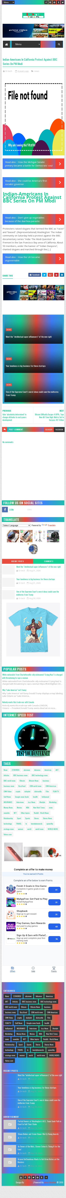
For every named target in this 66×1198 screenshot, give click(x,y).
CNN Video (8, 791)
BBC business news (20, 775)
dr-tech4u (28, 1182)
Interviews (20, 802)
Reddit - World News (41, 813)
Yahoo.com (8, 834)
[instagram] (50, 2)
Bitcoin (22, 780)
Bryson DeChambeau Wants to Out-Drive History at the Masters (38, 1161)
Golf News (7, 796)
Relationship (8, 818)
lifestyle (42, 802)
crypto (18, 791)
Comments (48, 561)
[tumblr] (58, 2)
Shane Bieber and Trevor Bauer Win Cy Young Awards (38, 1134)
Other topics (25, 813)
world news (39, 829)
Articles (6, 775)
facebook (59, 429)
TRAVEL (18, 823)
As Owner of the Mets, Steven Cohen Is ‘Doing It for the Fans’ (39, 1148)
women (20, 829)
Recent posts (17, 561)
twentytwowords (36, 823)
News (6, 770)
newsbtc (7, 813)
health (35, 796)
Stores (36, 818)
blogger (48, 429)
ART (57, 770)
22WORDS (15, 770)
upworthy (50, 823)
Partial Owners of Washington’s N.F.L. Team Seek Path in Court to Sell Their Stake (39, 1123)
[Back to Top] (46, 1177)
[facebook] (46, 2)
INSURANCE (8, 802)
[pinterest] (54, 2)
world (29, 829)
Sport (19, 818)
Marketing (52, 802)
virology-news (9, 829)
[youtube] (21, 1177)
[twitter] (62, 2)
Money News (8, 807)
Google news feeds (22, 796)
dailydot (27, 791)
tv (26, 823)
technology (8, 823)
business (46, 780)
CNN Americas (51, 786)
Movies (19, 807)
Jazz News (31, 802)
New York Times (39, 807)
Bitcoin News (34, 780)
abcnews (27, 770)
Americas (48, 770)
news (36, 71)
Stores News (47, 818)
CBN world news (35, 786)
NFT (15, 813)
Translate (51, 525)
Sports (27, 818)
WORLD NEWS (53, 829)
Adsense (37, 770)
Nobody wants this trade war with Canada (18, 702)
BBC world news (10, 780)
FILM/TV (56, 791)
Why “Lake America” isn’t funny (14, 690)
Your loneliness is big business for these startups (26, 365)
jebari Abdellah (50, 1182)
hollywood (45, 796)
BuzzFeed (21, 786)
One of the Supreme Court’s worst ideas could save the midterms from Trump (32, 393)
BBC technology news (40, 775)
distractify (38, 791)
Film (47, 791)
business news (9, 786)
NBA (27, 807)
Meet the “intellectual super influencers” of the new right (29, 336)
